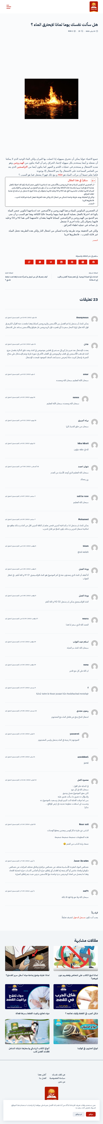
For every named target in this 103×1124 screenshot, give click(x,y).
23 (79, 31)
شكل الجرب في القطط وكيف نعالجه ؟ (81, 1013)
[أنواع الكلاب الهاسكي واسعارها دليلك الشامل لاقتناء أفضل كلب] (27, 1031)
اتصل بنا (42, 1078)
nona (86, 664)
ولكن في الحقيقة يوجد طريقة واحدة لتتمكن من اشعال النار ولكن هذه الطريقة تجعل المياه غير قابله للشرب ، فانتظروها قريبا (54, 199)
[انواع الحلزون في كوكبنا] (76, 1031)
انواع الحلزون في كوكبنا (88, 1048)
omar (86, 374)
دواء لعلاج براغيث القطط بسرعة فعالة (32, 1013)
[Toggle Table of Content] (92, 180)
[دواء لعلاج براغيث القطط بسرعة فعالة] (27, 996)
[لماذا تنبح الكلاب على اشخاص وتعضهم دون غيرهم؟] (76, 958)
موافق (91, 1114)
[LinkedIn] (61, 262)
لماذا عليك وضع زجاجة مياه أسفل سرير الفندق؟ (27, 975)
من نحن (61, 1081)
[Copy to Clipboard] (29, 262)
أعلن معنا (42, 1074)
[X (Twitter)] (82, 262)
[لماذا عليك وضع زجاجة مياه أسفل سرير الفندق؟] (27, 958)
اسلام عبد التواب (81, 641)
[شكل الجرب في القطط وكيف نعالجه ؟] (76, 996)
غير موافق (78, 1114)
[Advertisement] (51, 56)
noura (85, 618)
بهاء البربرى (83, 420)
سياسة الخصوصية (57, 1078)
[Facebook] (93, 262)
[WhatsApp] (40, 262)
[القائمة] (8, 6)
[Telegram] (50, 262)
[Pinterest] (72, 262)
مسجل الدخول (79, 917)
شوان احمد (83, 466)
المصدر (91, 203)
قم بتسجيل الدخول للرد (12, 317)
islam (86, 546)
